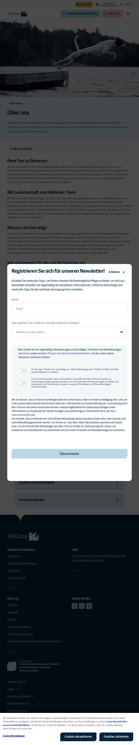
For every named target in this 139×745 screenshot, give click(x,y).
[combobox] (69, 332)
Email (15, 299)
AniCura (26, 353)
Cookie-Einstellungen (14, 736)
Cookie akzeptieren (78, 736)
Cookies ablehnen (116, 736)
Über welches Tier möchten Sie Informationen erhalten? (45, 323)
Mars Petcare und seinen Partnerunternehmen (66, 353)
